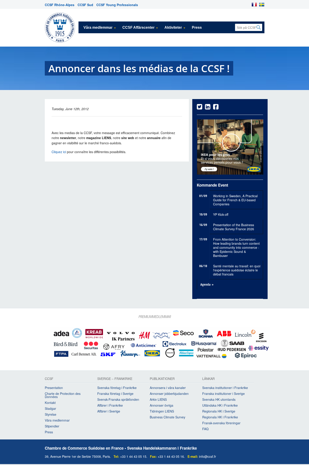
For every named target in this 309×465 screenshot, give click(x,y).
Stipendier (52, 426)
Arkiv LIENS (158, 399)
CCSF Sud (85, 4)
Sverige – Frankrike (114, 379)
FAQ (205, 429)
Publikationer (162, 379)
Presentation (54, 387)
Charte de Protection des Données (63, 395)
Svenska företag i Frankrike (117, 387)
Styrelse (50, 414)
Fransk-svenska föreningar (221, 423)
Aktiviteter (173, 27)
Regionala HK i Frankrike (220, 417)
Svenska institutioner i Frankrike (225, 387)
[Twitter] (199, 107)
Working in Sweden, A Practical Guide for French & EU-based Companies (235, 200)
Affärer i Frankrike (110, 405)
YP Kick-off (220, 214)
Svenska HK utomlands (218, 399)
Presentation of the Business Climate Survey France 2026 (233, 227)
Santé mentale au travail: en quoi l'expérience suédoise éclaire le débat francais (236, 270)
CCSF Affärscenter (138, 27)
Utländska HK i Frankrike (220, 405)
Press (197, 27)
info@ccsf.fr (207, 456)
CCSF (49, 379)
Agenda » (207, 284)
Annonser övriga (161, 405)
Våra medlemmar (97, 27)
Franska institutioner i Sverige (223, 393)
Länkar (208, 379)
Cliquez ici (59, 151)
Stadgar (50, 408)
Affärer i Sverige (108, 411)
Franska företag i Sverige (115, 393)
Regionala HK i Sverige (218, 411)
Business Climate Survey (167, 417)
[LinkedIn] (207, 107)
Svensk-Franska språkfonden (118, 399)
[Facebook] (216, 107)
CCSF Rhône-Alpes (59, 4)
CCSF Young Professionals (117, 4)
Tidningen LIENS (162, 411)
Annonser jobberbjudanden (169, 393)
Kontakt (50, 402)
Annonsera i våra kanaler (168, 387)
